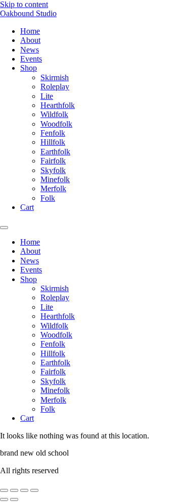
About (30, 40)
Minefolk (55, 179)
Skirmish (54, 77)
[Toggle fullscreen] (14, 490)
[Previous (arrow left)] (4, 499)
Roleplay (54, 86)
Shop (28, 68)
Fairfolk (53, 160)
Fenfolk (52, 133)
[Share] (24, 490)
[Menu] (4, 227)
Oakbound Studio (28, 13)
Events (31, 58)
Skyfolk (53, 170)
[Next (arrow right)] (14, 499)
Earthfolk (55, 151)
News (29, 49)
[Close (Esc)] (34, 490)
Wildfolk (54, 114)
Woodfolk (56, 124)
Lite (46, 96)
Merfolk (53, 188)
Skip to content (24, 4)
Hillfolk (52, 142)
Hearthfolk (57, 105)
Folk (47, 198)
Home (30, 31)
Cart (27, 207)
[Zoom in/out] (4, 490)
